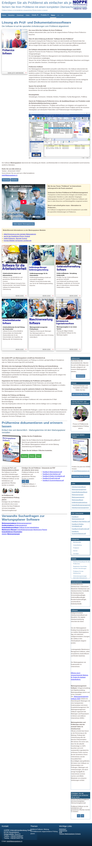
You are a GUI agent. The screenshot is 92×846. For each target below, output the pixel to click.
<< (58, 15)
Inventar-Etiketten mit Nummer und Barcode (17, 240)
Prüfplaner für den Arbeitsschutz (78, 572)
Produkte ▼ (45, 15)
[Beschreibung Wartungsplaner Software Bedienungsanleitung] (11, 493)
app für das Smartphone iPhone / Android (17, 236)
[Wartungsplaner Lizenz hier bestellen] (11, 462)
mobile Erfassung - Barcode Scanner (15, 238)
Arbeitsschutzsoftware (79, 487)
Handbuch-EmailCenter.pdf (51, 478)
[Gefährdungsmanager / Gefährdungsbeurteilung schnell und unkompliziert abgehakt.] (41, 271)
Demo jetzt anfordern (15, 73)
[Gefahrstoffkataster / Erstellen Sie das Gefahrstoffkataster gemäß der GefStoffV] (68, 271)
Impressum (62, 829)
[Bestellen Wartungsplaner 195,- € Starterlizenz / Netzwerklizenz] (5, 493)
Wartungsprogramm (78, 497)
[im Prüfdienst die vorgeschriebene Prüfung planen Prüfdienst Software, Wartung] (14, 55)
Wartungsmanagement (79, 489)
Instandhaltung (77, 545)
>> (62, 15)
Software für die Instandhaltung (20, 527)
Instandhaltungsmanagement (81, 505)
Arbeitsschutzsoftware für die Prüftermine (81, 562)
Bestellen (11, 15)
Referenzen (80, 376)
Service (75, 550)
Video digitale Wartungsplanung (23, 224)
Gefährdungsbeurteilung (79, 502)
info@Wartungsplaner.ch (9, 175)
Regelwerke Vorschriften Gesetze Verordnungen (80, 567)
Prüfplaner (76, 548)
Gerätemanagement (14, 525)
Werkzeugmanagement (16, 523)
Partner (32, 456)
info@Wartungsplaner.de (81, 471)
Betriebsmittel (77, 542)
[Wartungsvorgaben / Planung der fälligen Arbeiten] (68, 325)
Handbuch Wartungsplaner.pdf (52, 472)
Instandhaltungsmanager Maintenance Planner (24, 529)
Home (4, 15)
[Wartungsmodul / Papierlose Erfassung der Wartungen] (41, 325)
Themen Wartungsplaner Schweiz (70, 834)
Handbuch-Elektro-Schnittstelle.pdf (54, 476)
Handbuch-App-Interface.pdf (52, 474)
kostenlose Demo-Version (80, 476)
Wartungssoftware (77, 500)
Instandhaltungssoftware (79, 492)
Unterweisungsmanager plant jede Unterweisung (80, 577)
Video (27, 15)
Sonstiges (76, 553)
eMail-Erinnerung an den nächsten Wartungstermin (20, 234)
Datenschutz (63, 830)
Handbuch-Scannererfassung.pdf (53, 480)
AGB (60, 832)
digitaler (11, 534)
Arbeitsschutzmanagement (80, 507)
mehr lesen (19, 296)
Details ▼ (35, 15)
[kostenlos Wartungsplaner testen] (80, 462)
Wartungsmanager (77, 494)
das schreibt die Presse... (80, 394)
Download (20, 15)
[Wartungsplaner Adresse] (20, 839)
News (53, 15)
